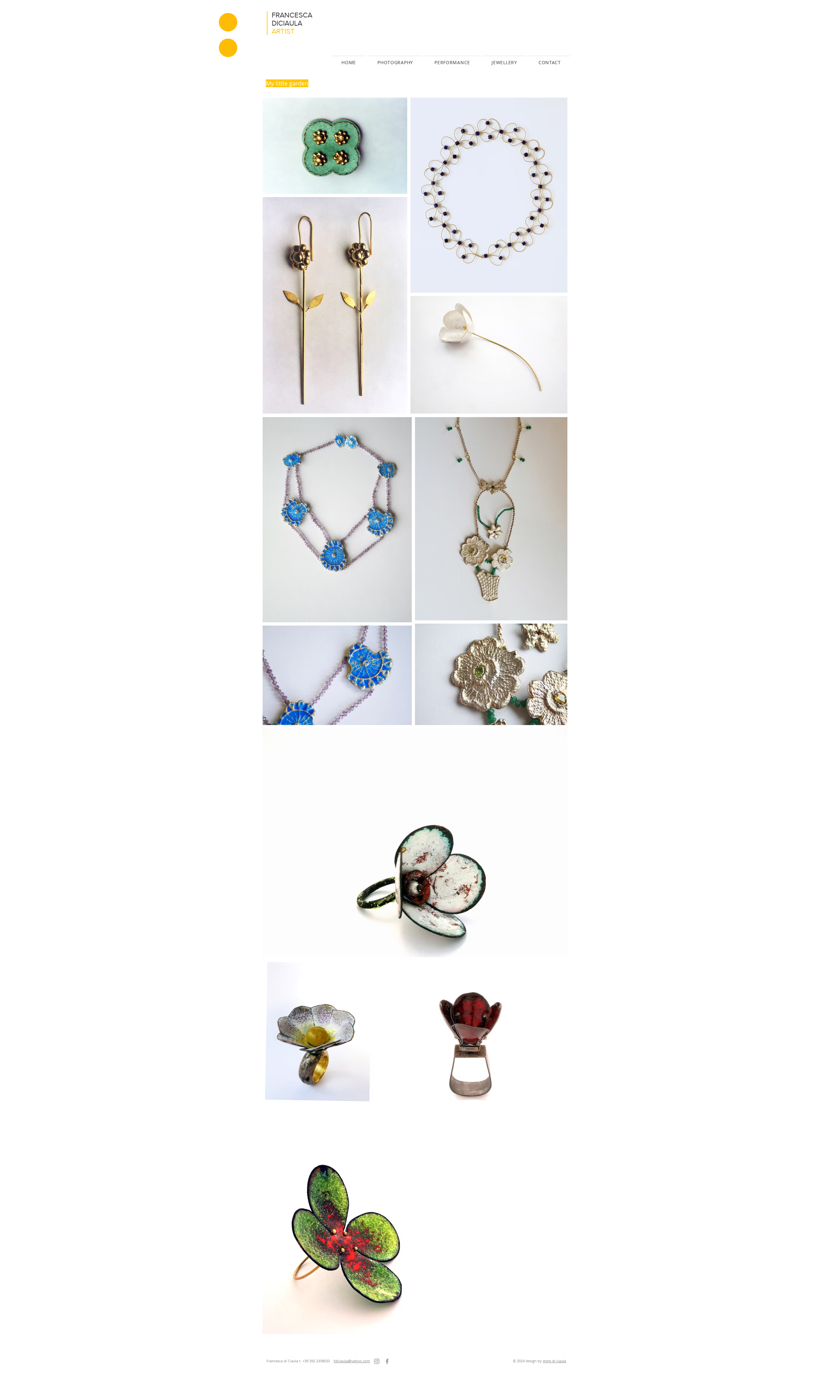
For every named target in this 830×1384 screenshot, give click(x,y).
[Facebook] (387, 1361)
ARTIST (283, 31)
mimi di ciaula (554, 1360)
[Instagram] (376, 1361)
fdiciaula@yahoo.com (352, 1360)
